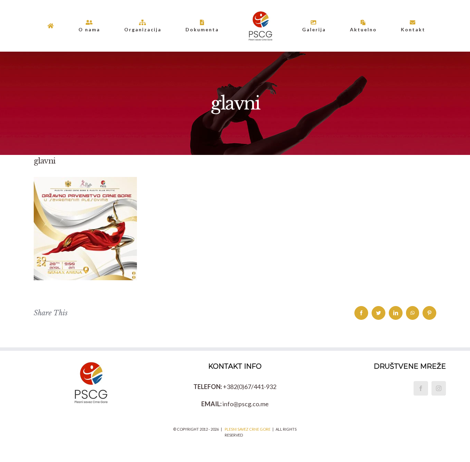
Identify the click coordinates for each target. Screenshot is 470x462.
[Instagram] (438, 388)
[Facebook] (421, 388)
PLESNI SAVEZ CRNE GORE (247, 429)
